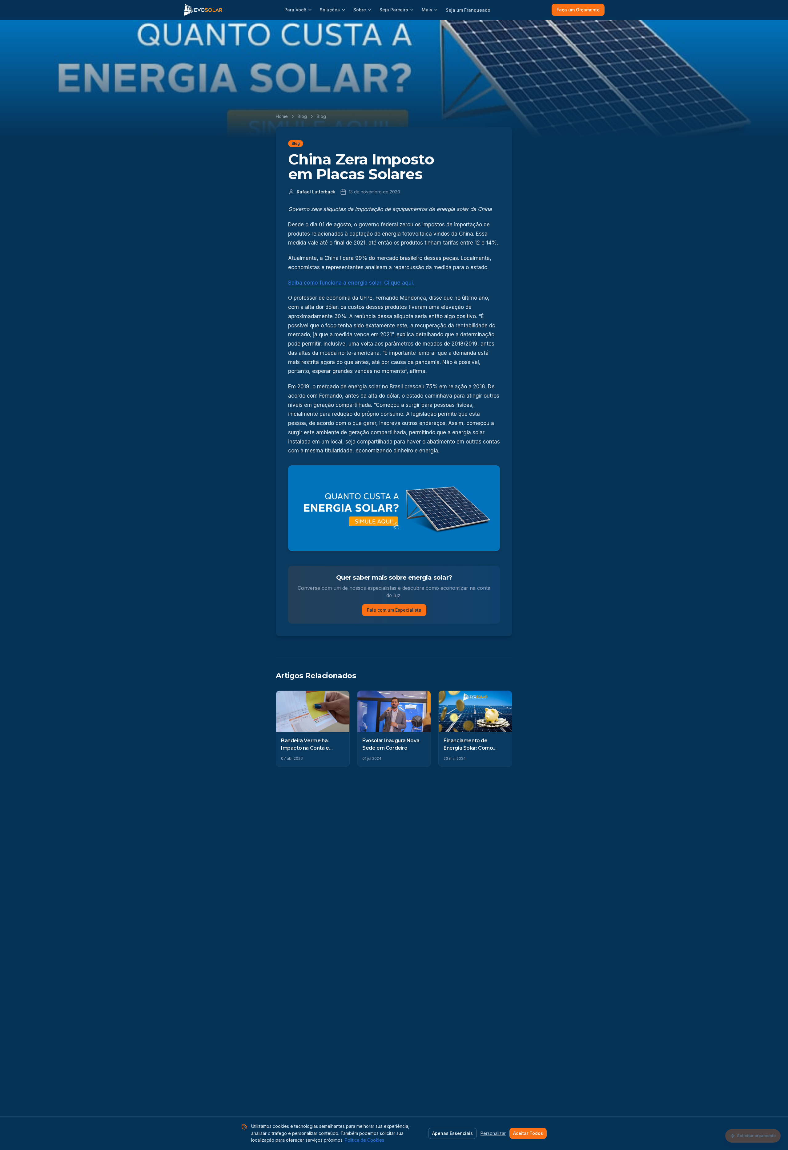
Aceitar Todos (528, 1133)
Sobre (359, 9)
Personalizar (493, 1133)
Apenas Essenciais (452, 1133)
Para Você (295, 9)
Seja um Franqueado (468, 10)
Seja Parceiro (394, 9)
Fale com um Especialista (394, 610)
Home (282, 116)
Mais (427, 9)
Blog (302, 116)
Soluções (330, 9)
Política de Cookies (364, 1140)
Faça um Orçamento (578, 9)
